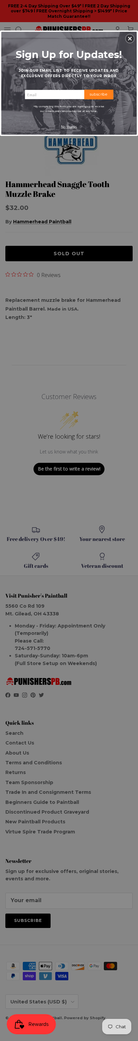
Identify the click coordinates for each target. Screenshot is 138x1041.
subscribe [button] (99, 94)
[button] (130, 39)
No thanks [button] (69, 126)
